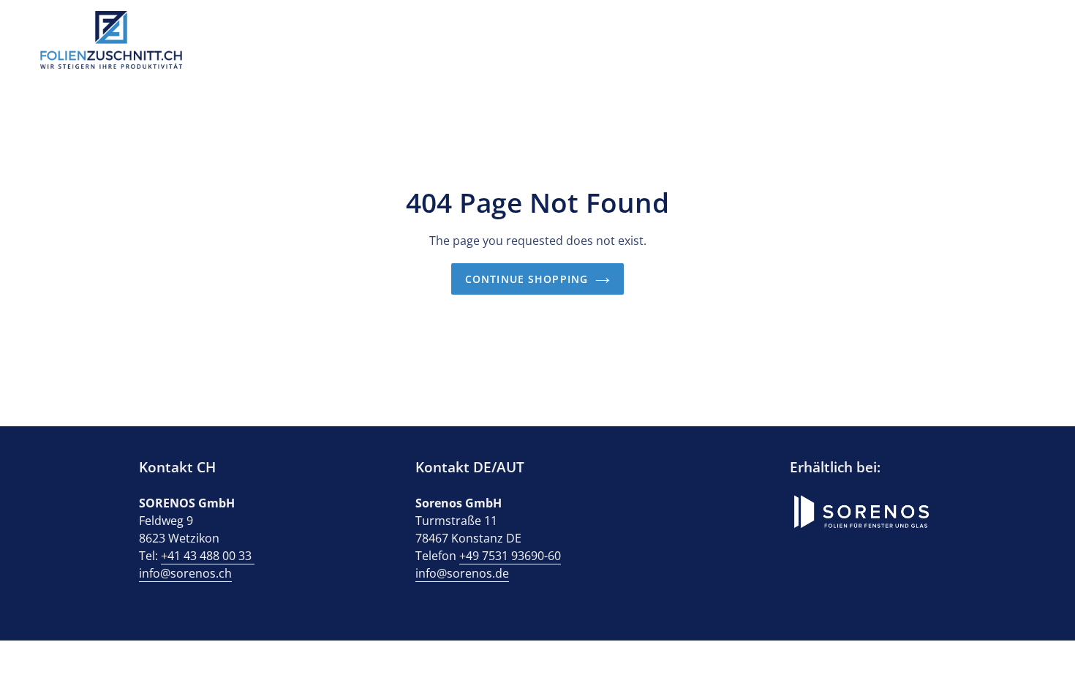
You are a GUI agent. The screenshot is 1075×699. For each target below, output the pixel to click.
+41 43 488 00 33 (207, 556)
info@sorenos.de (462, 573)
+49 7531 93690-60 (510, 556)
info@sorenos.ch (185, 573)
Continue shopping (526, 279)
